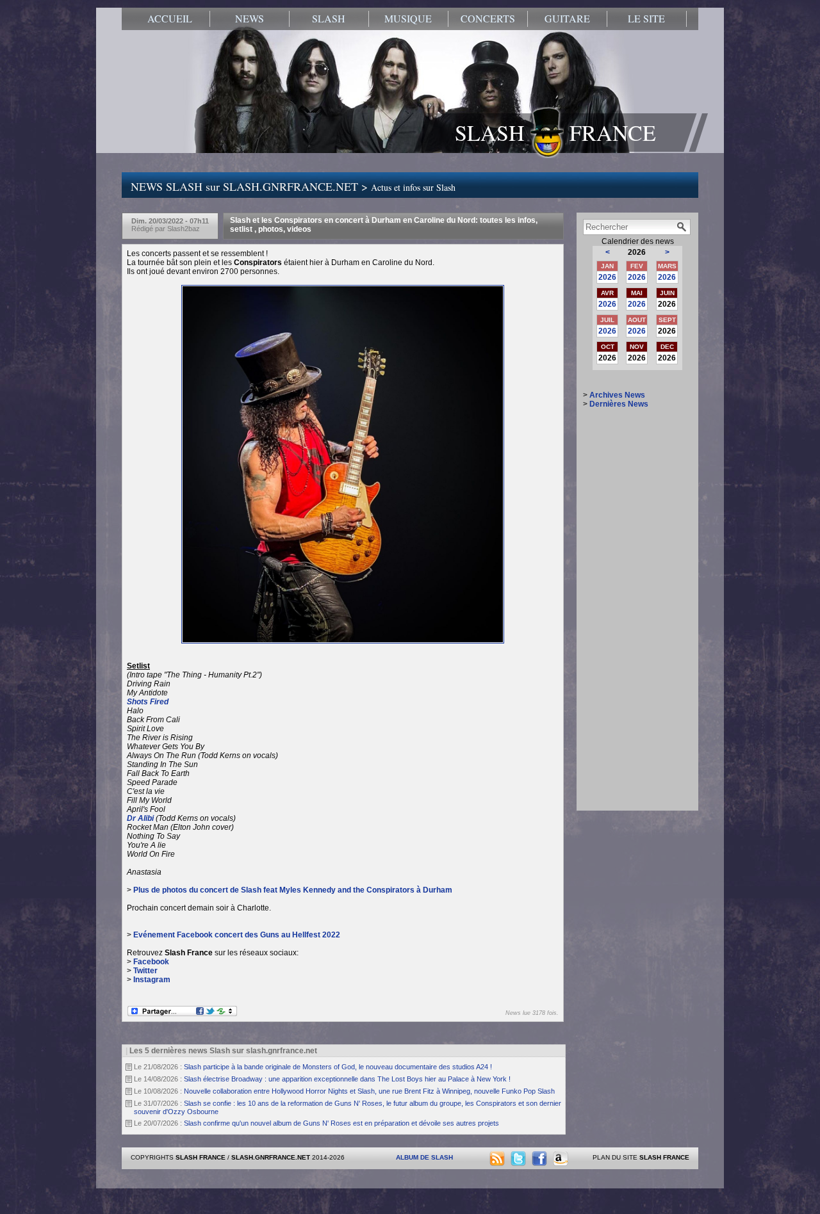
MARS (667, 266)
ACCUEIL (169, 18)
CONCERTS (488, 18)
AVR (607, 292)
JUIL (607, 319)
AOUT (637, 319)
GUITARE (567, 18)
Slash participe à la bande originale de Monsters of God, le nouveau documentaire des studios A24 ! (338, 1067)
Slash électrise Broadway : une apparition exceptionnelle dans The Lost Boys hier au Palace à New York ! (347, 1079)
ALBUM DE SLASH (424, 1157)
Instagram (151, 979)
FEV (636, 266)
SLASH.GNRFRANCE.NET (270, 1157)
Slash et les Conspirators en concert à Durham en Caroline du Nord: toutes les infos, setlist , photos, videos (383, 225)
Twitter (145, 970)
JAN (607, 266)
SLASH (328, 18)
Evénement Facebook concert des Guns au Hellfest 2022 (236, 934)
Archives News (617, 395)
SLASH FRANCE (555, 132)
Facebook (151, 961)
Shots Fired (147, 701)
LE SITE (646, 18)
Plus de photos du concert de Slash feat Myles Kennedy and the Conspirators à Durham (292, 890)
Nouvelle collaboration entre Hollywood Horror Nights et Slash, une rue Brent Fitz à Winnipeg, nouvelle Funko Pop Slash (369, 1091)
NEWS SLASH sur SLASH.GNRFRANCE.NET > (293, 186)
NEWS (249, 18)
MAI (637, 292)
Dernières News (618, 404)
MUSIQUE (408, 18)
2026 (607, 277)
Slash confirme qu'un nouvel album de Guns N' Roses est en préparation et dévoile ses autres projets (341, 1123)
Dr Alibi (140, 818)
